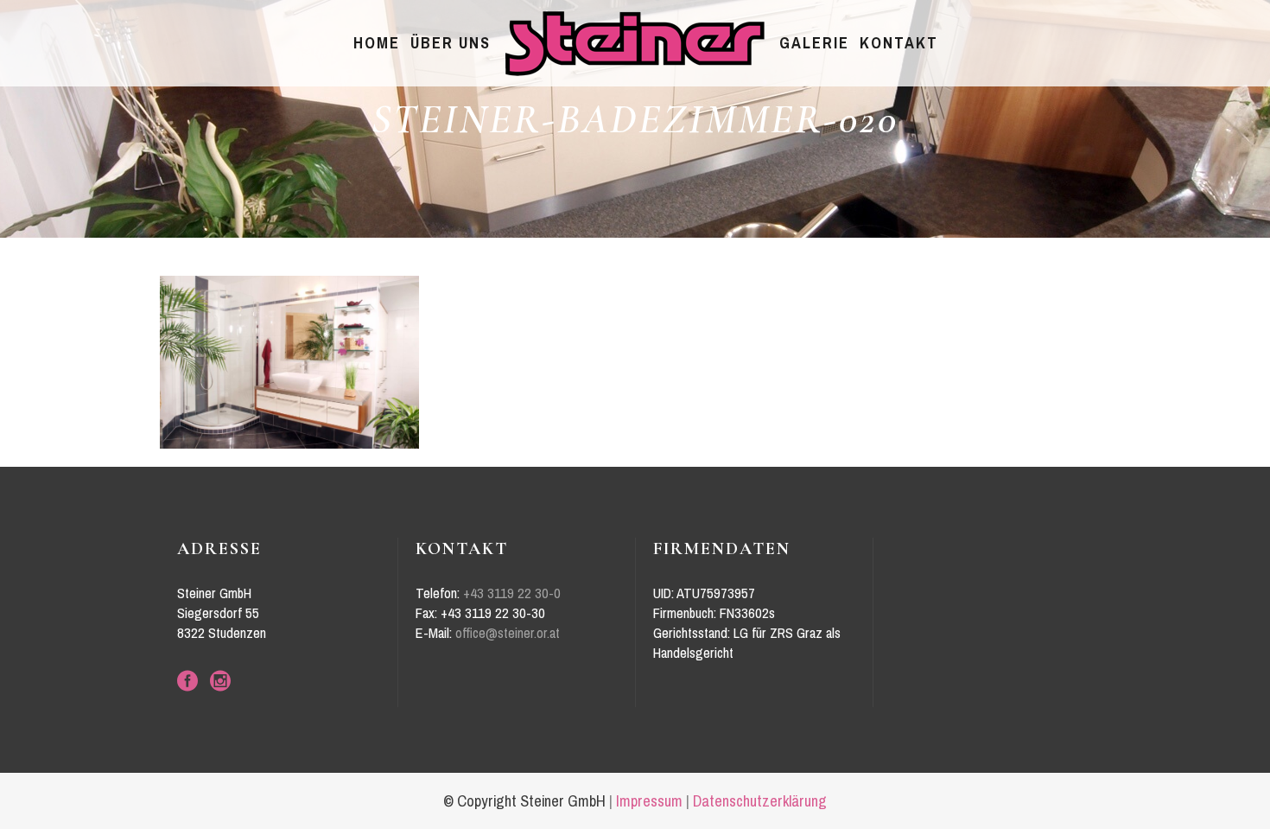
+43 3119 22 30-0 (512, 593)
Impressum (649, 801)
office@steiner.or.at (507, 633)
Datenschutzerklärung (760, 801)
